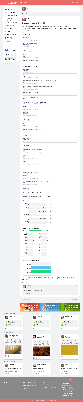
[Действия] (76, 287)
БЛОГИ (5, 385)
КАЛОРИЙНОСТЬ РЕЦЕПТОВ (29, 385)
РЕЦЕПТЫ (6, 382)
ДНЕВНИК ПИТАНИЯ (8, 379)
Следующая (74, 300)
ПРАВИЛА (51, 390)
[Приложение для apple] (11, 54)
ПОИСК (24, 379)
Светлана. (29, 285)
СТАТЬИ (5, 388)
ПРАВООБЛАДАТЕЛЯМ (47, 379)
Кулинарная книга (31, 14)
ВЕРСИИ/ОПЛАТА (46, 384)
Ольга (29, 9)
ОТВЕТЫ (25, 388)
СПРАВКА (45, 382)
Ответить (27, 293)
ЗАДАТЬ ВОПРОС (46, 387)
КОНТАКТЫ (53, 387)
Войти (76, 2)
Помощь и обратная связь (11, 46)
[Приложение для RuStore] (11, 50)
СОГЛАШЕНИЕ (46, 390)
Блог (23, 14)
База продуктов (42, 14)
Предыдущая (26, 300)
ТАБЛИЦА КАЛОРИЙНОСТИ (29, 382)
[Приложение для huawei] (11, 59)
